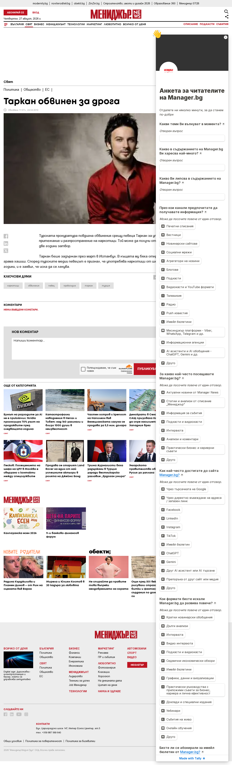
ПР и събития (106, 657)
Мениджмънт (56, 24)
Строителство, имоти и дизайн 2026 (126, 3)
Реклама (103, 652)
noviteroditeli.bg (60, 3)
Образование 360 (164, 3)
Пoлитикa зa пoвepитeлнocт (43, 741)
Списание (190, 24)
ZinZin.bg (94, 3)
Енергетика (76, 661)
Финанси (74, 652)
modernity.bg (40, 3)
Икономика (75, 666)
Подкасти (207, 24)
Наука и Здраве (109, 691)
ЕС (41, 676)
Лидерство (76, 676)
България (17, 24)
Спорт (132, 652)
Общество (46, 657)
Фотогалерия (106, 667)
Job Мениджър (78, 685)
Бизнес (39, 24)
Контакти (43, 724)
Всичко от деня (134, 24)
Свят (29, 24)
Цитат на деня (107, 685)
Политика (46, 652)
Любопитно (112, 24)
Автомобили (136, 648)
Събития (222, 24)
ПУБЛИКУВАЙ (148, 369)
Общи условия (13, 741)
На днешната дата (110, 680)
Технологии (76, 24)
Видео (132, 657)
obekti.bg (79, 3)
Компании (75, 657)
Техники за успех (79, 680)
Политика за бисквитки (80, 741)
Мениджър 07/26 (189, 3)
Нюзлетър (137, 665)
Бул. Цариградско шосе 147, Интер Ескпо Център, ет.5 (68, 728)
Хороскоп (104, 676)
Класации (104, 672)
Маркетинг (94, 24)
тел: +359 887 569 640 (48, 732)
